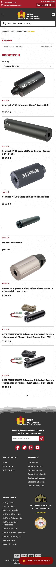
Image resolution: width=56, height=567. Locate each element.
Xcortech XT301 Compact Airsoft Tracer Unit (25, 105)
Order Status (8, 470)
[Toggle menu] (3, 15)
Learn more (41, 513)
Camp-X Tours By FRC (12, 536)
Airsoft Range (8, 540)
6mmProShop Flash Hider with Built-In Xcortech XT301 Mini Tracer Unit (27, 289)
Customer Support (36, 478)
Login (4, 462)
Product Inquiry (35, 470)
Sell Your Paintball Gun (12, 518)
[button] (28, 46)
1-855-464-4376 (10, 2)
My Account (7, 466)
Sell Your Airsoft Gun (11, 514)
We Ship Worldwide (49, 1)
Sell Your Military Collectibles (9, 523)
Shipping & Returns (36, 482)
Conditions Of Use (36, 486)
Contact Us (33, 462)
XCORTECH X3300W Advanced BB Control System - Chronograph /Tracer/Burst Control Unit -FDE (28, 335)
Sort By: (6, 62)
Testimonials (8, 506)
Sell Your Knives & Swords (14, 533)
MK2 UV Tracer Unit (12, 242)
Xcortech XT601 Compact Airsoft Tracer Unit (25, 197)
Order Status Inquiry (37, 474)
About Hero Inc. (35, 466)
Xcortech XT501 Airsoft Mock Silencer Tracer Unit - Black (26, 152)
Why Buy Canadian (10, 510)
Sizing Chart (8, 502)
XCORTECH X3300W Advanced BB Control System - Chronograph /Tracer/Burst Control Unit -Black (28, 381)
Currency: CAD (43, 5)
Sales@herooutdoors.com (12, 5)
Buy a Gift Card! (9, 544)
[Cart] (53, 14)
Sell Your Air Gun (9, 529)
